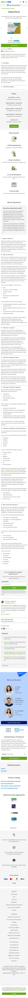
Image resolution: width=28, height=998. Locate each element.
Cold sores (6, 637)
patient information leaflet (14, 470)
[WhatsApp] (6, 629)
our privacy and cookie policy (18, 990)
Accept (14, 993)
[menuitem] (20, 2)
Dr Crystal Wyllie (19, 711)
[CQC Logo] (14, 800)
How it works (14, 894)
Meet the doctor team (14, 722)
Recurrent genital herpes (7, 783)
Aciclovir (3, 768)
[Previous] (2, 28)
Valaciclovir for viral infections (11, 657)
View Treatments (14, 758)
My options (14, 995)
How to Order (14, 57)
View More (5, 665)
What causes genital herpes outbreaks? (11, 781)
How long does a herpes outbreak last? (11, 786)
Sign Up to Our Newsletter (14, 935)
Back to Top (13, 827)
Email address (5, 581)
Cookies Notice (14, 930)
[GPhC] (14, 820)
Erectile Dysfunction (14, 950)
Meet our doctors (5, 614)
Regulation (14, 902)
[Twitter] (2, 628)
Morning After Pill (14, 947)
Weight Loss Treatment (14, 955)
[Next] (26, 28)
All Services (14, 961)
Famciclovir (4, 771)
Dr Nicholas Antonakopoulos (19, 699)
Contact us (14, 899)
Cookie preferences (14, 938)
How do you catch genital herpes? (9, 788)
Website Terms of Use (14, 933)
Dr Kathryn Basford (10, 603)
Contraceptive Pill (14, 945)
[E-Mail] (8, 629)
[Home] (7, 2)
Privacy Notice (14, 925)
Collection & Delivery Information (14, 905)
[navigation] (23, 2)
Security (14, 910)
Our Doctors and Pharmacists (14, 919)
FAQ (14, 897)
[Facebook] (4, 629)
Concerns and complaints (14, 907)
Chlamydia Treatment (14, 953)
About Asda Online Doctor (14, 917)
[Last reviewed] (14, 621)
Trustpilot (14, 922)
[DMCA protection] (14, 813)
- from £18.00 (7, 754)
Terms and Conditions (14, 927)
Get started (14, 45)
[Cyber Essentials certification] (14, 807)
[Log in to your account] (23, 2)
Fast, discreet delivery (14, 5)
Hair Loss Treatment (14, 958)
